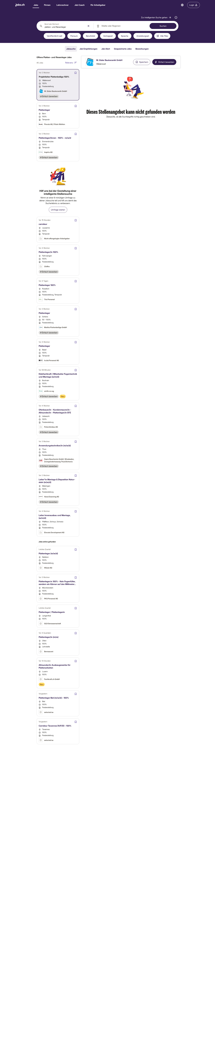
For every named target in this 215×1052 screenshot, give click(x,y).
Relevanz (69, 62)
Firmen (47, 5)
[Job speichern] (76, 73)
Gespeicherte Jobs (123, 49)
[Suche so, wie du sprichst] (175, 17)
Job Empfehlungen (88, 49)
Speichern (143, 62)
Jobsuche (71, 49)
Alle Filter (164, 36)
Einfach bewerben (166, 62)
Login (191, 5)
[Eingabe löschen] (88, 25)
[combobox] (65, 26)
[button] (156, 17)
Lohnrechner (62, 5)
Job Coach (80, 5)
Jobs (36, 5)
